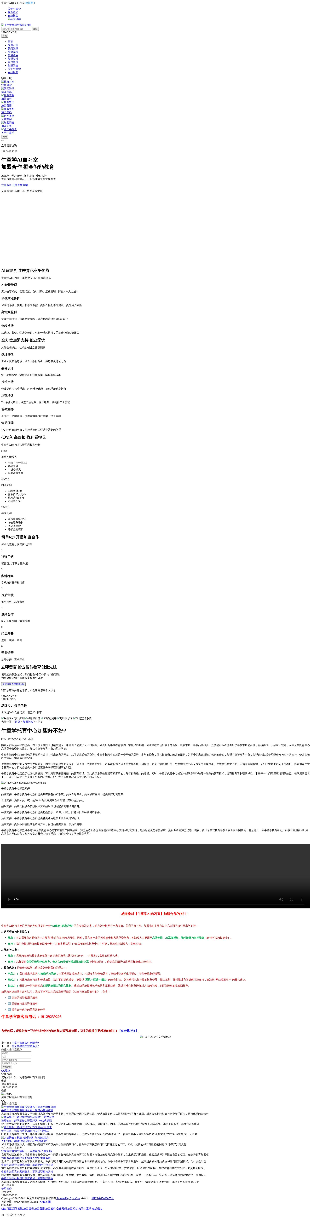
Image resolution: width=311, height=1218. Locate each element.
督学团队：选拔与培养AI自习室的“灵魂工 (25, 1130)
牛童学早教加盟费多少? (25, 1046)
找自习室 (13, 45)
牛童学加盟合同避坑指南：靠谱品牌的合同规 (27, 1164)
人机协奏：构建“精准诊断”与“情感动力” (24, 1141)
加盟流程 (13, 52)
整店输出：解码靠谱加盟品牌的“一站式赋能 (26, 1120)
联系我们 (13, 12)
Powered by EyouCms (68, 1198)
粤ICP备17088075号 (103, 1198)
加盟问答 (13, 65)
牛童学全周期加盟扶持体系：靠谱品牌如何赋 (27, 1110)
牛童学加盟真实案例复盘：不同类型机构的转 (27, 1171)
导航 (5, 35)
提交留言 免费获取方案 (13, 684)
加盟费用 (13, 55)
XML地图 (45, 1201)
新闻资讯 (13, 48)
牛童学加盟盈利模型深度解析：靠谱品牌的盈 (27, 1178)
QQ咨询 (5, 1070)
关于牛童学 (14, 8)
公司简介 (6, 1188)
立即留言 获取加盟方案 (14, 185)
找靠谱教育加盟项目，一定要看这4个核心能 (26, 1151)
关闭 (5, 136)
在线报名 (13, 15)
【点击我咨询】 (128, 1030)
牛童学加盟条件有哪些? (25, 1042)
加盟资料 (13, 58)
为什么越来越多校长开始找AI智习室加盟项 (26, 1158)
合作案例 (13, 62)
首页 (10, 41)
